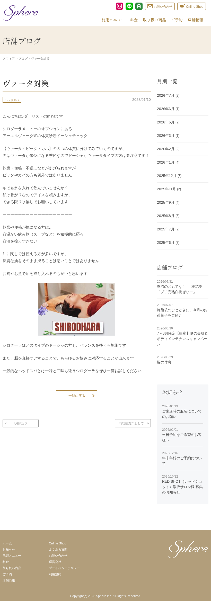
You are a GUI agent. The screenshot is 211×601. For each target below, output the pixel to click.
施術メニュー (113, 19)
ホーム (7, 543)
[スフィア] (21, 13)
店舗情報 (195, 19)
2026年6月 (165, 109)
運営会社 (55, 562)
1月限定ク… (22, 423)
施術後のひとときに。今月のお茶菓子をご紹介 (182, 310)
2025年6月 (165, 242)
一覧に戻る (76, 396)
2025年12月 (167, 176)
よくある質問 (58, 549)
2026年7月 (165, 95)
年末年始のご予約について (182, 458)
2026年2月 (165, 149)
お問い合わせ (58, 556)
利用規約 (55, 574)
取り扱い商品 (154, 19)
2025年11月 (166, 189)
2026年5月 (165, 122)
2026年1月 (165, 162)
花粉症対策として (131, 423)
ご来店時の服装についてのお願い (182, 412)
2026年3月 (165, 135)
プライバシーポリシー (64, 568)
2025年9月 (165, 202)
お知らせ (9, 549)
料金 (134, 19)
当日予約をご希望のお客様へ (182, 435)
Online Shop (57, 543)
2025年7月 (165, 229)
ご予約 (177, 19)
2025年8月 (165, 216)
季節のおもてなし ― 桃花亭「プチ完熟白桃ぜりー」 (179, 287)
